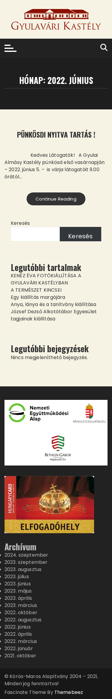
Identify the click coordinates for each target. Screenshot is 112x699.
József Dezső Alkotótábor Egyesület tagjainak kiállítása (54, 315)
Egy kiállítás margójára (38, 297)
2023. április (18, 598)
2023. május (18, 590)
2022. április (18, 634)
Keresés (20, 223)
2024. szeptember (26, 555)
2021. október (20, 655)
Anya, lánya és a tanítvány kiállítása (53, 304)
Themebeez (68, 692)
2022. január (18, 648)
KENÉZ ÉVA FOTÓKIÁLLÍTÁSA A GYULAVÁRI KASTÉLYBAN (46, 279)
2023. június (17, 583)
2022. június (17, 626)
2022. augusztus (23, 619)
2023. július (16, 576)
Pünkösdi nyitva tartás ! (56, 134)
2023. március (20, 605)
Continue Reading (56, 199)
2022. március (20, 641)
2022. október (20, 612)
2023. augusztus (23, 569)
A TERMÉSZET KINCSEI (36, 290)
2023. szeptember (25, 562)
